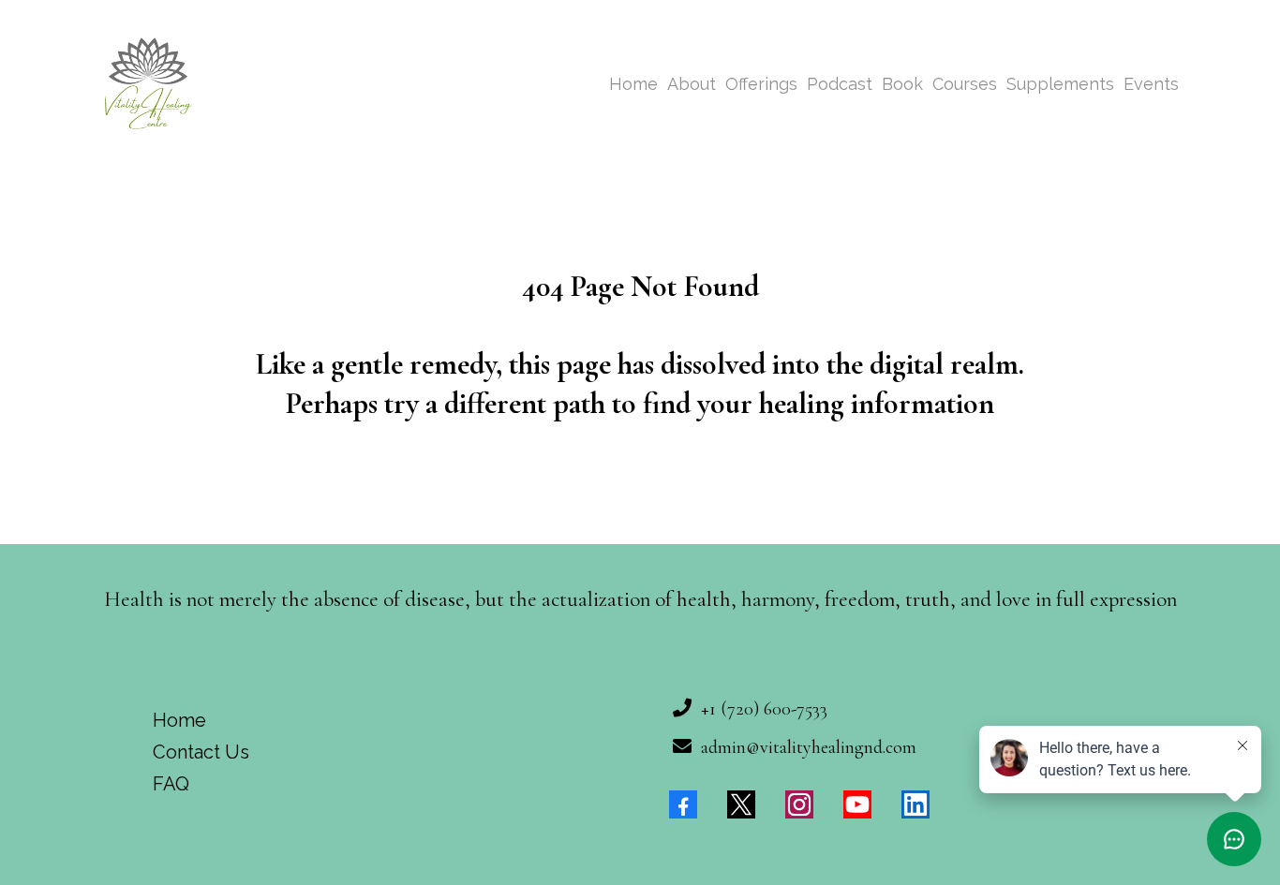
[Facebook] (683, 804)
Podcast (839, 84)
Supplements (1060, 84)
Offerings (761, 84)
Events (1151, 84)
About (691, 84)
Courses (964, 84)
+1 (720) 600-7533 (764, 709)
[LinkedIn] (915, 804)
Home (633, 84)
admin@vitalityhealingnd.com (808, 747)
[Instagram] (799, 804)
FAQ (171, 784)
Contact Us (201, 752)
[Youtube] (857, 804)
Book (902, 84)
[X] (741, 804)
